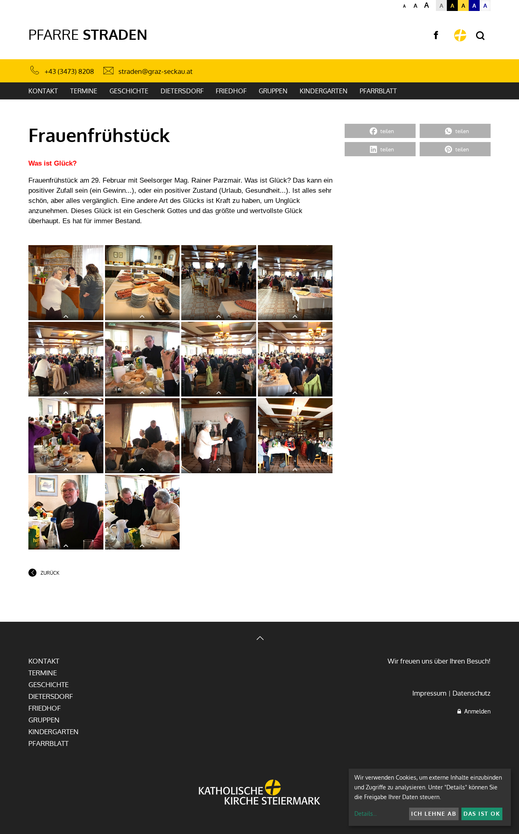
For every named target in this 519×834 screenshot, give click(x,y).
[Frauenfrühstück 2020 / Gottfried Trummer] (65, 282)
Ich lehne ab (433, 813)
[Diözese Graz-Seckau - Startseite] (460, 35)
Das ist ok (481, 813)
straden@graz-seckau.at (155, 71)
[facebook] (436, 35)
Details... (365, 813)
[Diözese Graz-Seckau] (259, 793)
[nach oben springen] (259, 639)
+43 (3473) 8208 (69, 71)
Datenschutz (472, 693)
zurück (50, 573)
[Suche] (480, 36)
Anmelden (476, 711)
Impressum (429, 693)
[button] (380, 131)
